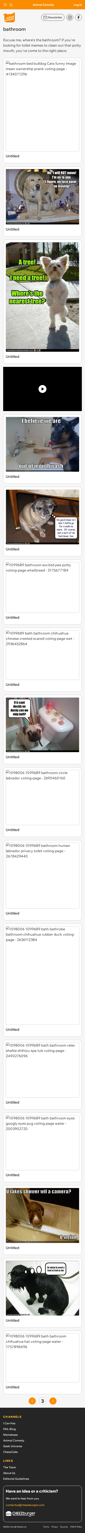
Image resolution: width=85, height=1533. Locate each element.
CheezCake (10, 1452)
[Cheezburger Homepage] (42, 1515)
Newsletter (55, 17)
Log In (78, 5)
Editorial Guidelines (16, 1479)
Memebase (10, 1434)
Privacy (54, 1527)
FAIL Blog (9, 1429)
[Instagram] (69, 17)
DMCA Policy (76, 1527)
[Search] (11, 4)
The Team (9, 1467)
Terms (46, 1527)
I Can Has (9, 1423)
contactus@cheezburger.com (25, 1505)
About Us (9, 1473)
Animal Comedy (43, 5)
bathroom (50, 40)
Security (64, 1527)
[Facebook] (78, 17)
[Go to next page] (53, 1401)
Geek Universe (12, 1446)
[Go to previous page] (32, 1401)
